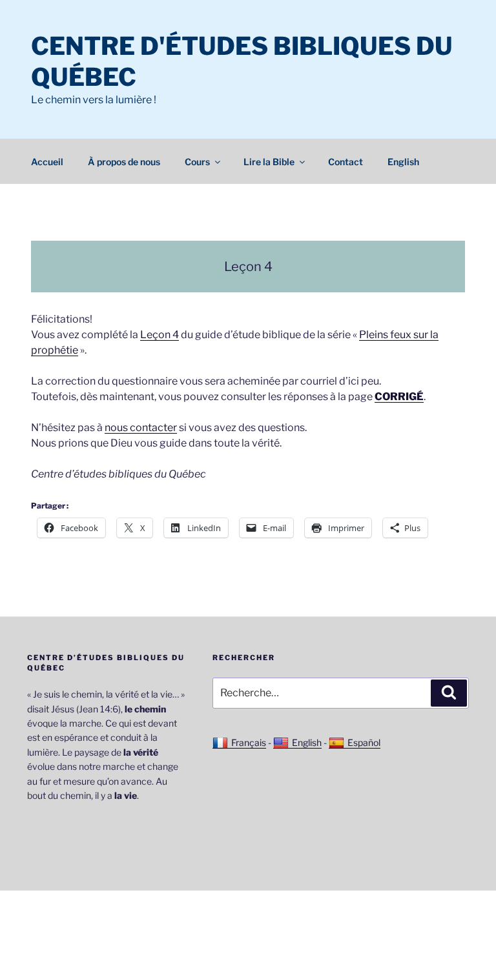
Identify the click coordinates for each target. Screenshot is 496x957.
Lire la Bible (268, 161)
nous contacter (141, 427)
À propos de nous (124, 161)
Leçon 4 (159, 334)
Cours (197, 161)
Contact (345, 161)
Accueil (47, 161)
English (403, 161)
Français (248, 742)
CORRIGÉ (399, 396)
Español (363, 742)
